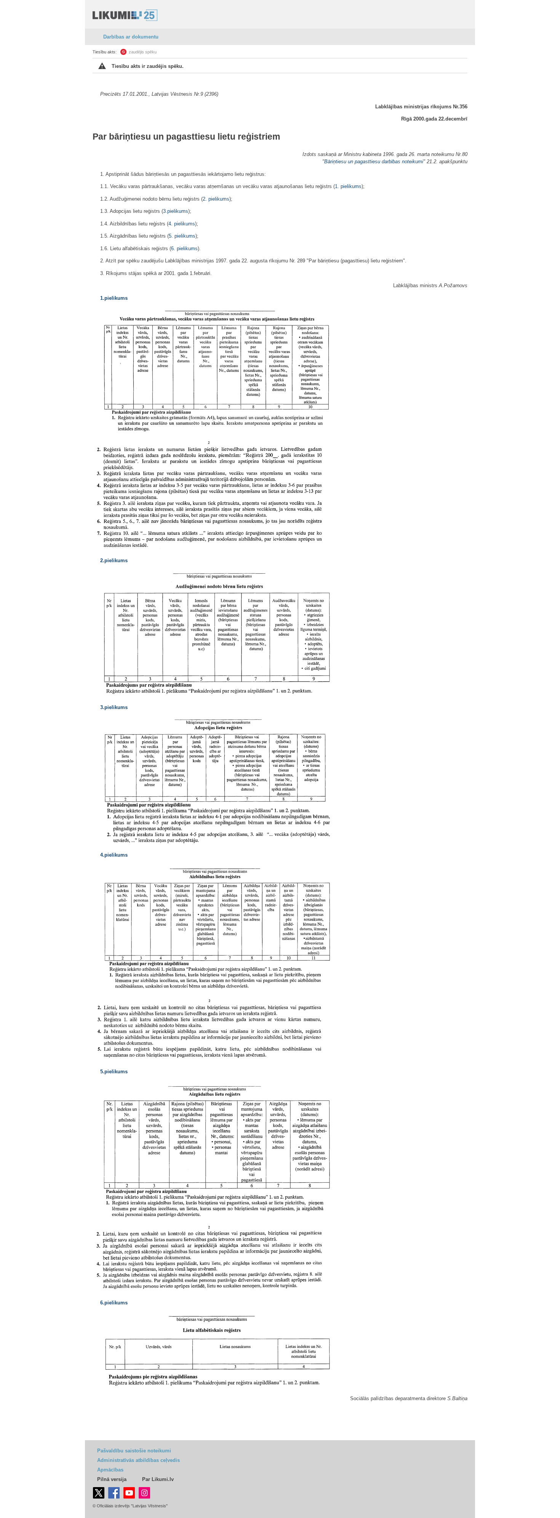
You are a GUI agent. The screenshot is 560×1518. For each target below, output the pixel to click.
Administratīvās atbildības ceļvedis (138, 1460)
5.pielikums (114, 1071)
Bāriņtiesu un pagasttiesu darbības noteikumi (373, 161)
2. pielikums (216, 199)
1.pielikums (114, 298)
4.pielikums (114, 855)
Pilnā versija (111, 1479)
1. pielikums (348, 186)
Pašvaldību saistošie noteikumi (134, 1451)
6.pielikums (114, 1303)
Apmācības (110, 1470)
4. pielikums (181, 224)
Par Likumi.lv (158, 1479)
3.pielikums (175, 211)
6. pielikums (184, 248)
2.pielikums (114, 560)
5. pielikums (182, 236)
